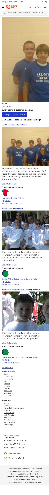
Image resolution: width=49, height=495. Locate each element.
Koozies (7, 388)
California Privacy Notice (30, 474)
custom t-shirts (35, 471)
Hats (5, 381)
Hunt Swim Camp (9, 125)
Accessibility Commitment (13, 477)
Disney (6, 403)
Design (14, 114)
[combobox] (24, 13)
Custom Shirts (9, 377)
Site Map (39, 469)
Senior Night (9, 425)
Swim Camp (7, 208)
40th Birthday (9, 422)
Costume (7, 406)
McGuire (23, 125)
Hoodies (7, 384)
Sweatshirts (8, 393)
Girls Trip (7, 417)
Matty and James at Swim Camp (16, 289)
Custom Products (13, 469)
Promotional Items (28, 469)
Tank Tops (8, 396)
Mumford (19, 208)
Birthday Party (9, 420)
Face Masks (8, 379)
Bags (6, 374)
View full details (9, 184)
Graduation (8, 410)
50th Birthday (9, 415)
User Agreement (30, 477)
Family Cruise (9, 413)
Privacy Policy (15, 474)
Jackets (7, 386)
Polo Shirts (8, 391)
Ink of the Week (7, 368)
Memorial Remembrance (14, 408)
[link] (12, 7)
